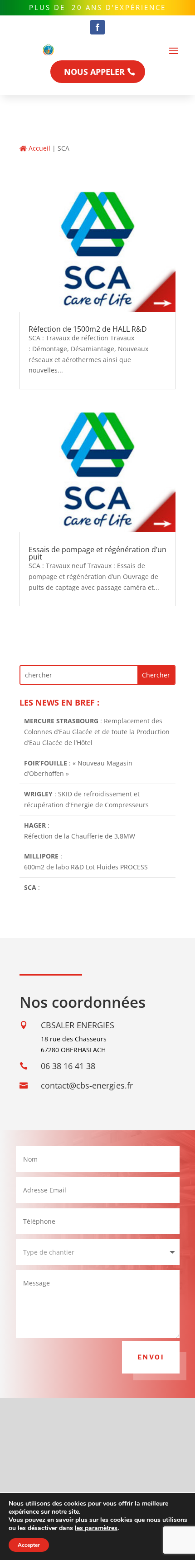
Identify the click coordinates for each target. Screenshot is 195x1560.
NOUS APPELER (94, 71)
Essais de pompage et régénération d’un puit (97, 553)
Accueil (38, 148)
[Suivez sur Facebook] (97, 27)
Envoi (150, 1357)
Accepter (29, 1545)
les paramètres (96, 1528)
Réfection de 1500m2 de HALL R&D (88, 329)
